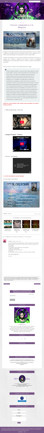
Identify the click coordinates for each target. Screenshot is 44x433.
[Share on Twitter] (36, 214)
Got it (25, 431)
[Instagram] (27, 1)
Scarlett (9, 241)
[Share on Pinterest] (38, 214)
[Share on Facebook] (34, 214)
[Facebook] (24, 1)
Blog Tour (22, 22)
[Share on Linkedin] (40, 214)
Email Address (13, 295)
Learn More (20, 431)
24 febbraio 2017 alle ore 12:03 (16, 241)
